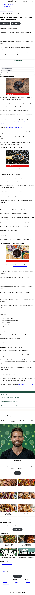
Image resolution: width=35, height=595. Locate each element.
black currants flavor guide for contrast (14, 127)
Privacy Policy (6, 584)
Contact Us (28, 582)
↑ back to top (18, 576)
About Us (5, 582)
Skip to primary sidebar (7, 8)
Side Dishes (5, 566)
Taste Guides (5, 569)
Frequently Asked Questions (6, 72)
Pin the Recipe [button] (16, 23)
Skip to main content (6, 6)
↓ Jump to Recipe (5, 23)
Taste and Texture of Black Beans (6, 70)
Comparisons (5, 567)
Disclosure (5, 587)
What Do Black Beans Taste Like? (6, 66)
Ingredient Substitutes (7, 564)
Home (1, 11)
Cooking (5, 11)
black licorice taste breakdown (16, 386)
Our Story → (17, 473)
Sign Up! (16, 582)
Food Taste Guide (15, 409)
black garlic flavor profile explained (25, 384)
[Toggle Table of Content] (17, 62)
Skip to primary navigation (7, 4)
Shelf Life (5, 571)
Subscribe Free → (17, 529)
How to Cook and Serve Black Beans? (7, 68)
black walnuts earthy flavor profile (20, 266)
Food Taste (10, 11)
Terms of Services (7, 585)
